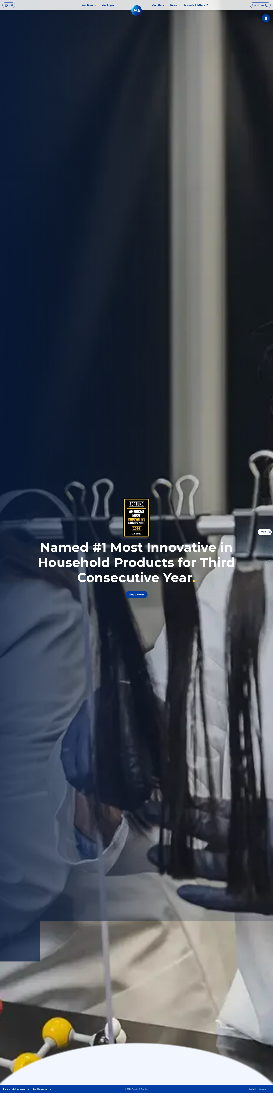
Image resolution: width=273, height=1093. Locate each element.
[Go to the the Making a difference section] (268, 554)
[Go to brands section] (268, 546)
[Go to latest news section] (268, 539)
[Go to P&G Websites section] (268, 561)
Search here (258, 5)
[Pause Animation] (266, 18)
